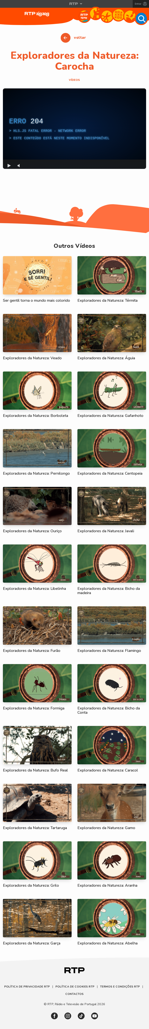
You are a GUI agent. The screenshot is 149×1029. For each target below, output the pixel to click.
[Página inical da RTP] (74, 970)
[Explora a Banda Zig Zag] (95, 13)
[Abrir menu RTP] (74, 3)
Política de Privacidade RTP (27, 986)
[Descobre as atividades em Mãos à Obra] (107, 16)
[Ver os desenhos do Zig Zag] (130, 16)
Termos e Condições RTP (120, 986)
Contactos (74, 994)
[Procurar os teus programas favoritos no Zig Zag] (141, 18)
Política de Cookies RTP (74, 986)
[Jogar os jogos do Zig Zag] (118, 15)
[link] (54, 1016)
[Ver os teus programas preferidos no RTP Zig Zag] (84, 16)
